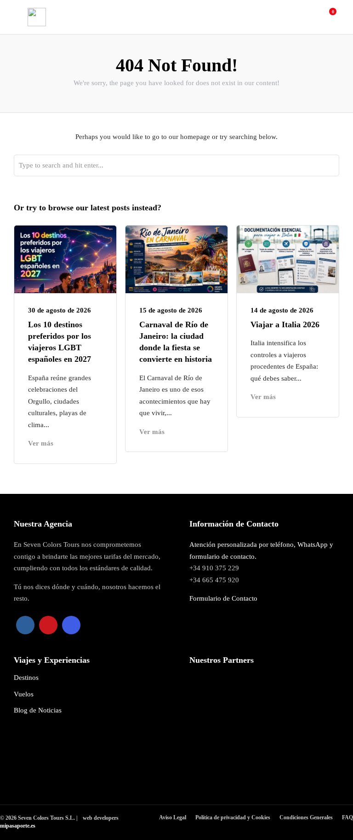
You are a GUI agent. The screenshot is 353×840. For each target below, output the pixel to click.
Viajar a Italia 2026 (286, 324)
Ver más (40, 443)
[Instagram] (71, 625)
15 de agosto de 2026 (170, 310)
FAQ (347, 817)
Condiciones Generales (306, 817)
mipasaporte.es (17, 826)
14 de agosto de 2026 (282, 310)
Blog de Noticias (38, 710)
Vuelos (24, 694)
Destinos (26, 677)
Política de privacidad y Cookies (232, 817)
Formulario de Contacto (223, 598)
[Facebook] (25, 625)
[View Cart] (328, 16)
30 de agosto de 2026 (59, 310)
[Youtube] (48, 625)
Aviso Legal (172, 817)
